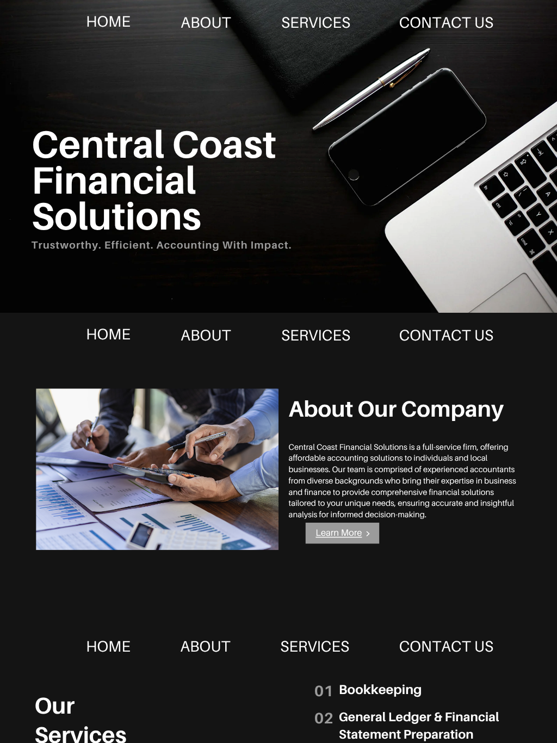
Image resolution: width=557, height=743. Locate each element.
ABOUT (206, 22)
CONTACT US (446, 22)
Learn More (338, 533)
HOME (108, 21)
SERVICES (315, 22)
